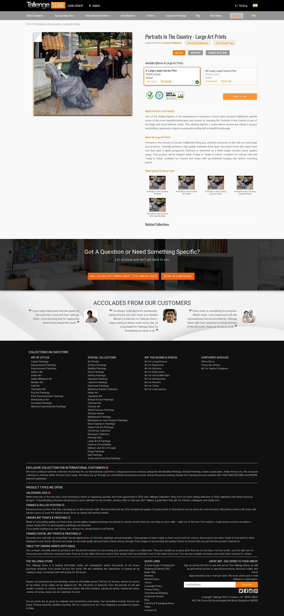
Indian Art (36, 375)
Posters (150, 15)
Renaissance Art (40, 399)
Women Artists (96, 413)
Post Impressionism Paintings (47, 396)
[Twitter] (241, 591)
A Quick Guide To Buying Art (159, 565)
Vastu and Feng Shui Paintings (104, 458)
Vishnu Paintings (97, 375)
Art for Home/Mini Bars (157, 375)
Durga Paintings (96, 451)
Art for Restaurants (155, 378)
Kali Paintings (95, 454)
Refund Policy (151, 579)
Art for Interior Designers (214, 368)
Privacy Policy (151, 589)
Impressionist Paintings (43, 368)
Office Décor (208, 361)
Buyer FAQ (150, 572)
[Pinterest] (256, 591)
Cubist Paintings (39, 361)
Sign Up (79, 5)
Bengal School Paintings (101, 399)
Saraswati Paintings (98, 385)
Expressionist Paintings (43, 365)
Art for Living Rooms (155, 361)
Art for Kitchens (153, 368)
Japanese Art (95, 396)
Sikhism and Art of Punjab (102, 447)
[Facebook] (246, 591)
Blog (198, 15)
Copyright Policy (153, 586)
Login (70, 5)
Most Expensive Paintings (101, 423)
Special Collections (64, 15)
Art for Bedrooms (154, 365)
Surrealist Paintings (41, 403)
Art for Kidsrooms (154, 371)
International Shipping (156, 592)
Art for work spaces (155, 389)
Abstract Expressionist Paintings (48, 406)
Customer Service (154, 596)
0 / (240, 5)
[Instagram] (251, 591)
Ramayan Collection (98, 434)
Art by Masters (128, 15)
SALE (253, 15)
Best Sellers (216, 15)
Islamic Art (37, 371)
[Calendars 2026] (49, 492)
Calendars (236, 15)
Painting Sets (95, 437)
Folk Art (35, 385)
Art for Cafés (151, 385)
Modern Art (37, 382)
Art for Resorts (152, 382)
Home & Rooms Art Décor (97, 15)
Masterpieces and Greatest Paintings (108, 420)
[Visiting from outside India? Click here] (107, 467)
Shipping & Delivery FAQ (157, 568)
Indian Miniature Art (41, 378)
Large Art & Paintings (99, 441)
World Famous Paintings (101, 409)
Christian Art (94, 403)
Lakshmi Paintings (97, 382)
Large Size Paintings (176, 15)
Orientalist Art (38, 389)
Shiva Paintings (96, 371)
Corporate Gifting (210, 365)
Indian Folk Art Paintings (101, 427)
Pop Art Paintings (40, 392)
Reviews (148, 575)
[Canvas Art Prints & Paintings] (69, 517)
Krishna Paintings (97, 365)
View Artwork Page (224, 42)
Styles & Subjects (34, 15)
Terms (147, 582)
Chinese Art (94, 406)
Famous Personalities (99, 444)
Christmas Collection (99, 430)
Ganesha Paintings (98, 378)
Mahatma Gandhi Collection (103, 389)
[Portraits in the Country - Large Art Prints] (83, 73)
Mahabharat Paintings (99, 416)
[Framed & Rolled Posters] (63, 505)
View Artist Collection (197, 42)
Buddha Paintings (97, 368)
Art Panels (93, 361)
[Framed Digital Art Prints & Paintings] (80, 533)
